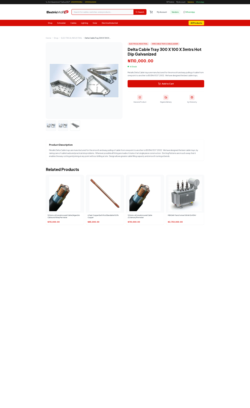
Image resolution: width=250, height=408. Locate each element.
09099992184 (76, 2)
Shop (50, 23)
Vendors (191, 2)
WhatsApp (200, 2)
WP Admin (170, 2)
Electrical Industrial (110, 23)
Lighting (84, 23)
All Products (196, 23)
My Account (180, 2)
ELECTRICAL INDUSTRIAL (71, 38)
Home (48, 38)
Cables (73, 23)
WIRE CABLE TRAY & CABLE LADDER (165, 44)
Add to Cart (168, 83)
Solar (95, 23)
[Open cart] (151, 12)
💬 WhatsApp (189, 12)
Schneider (61, 23)
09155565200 (90, 2)
